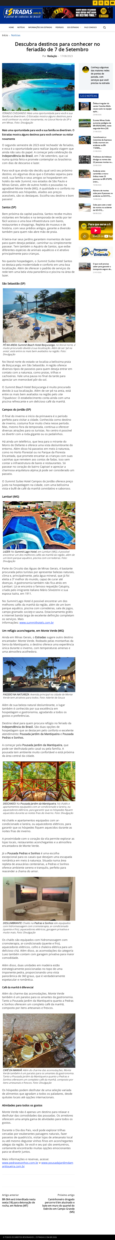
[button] (104, 27)
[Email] (26, 1181)
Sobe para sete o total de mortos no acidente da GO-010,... (102, 207)
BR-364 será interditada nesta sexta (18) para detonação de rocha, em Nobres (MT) (18, 1202)
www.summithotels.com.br (36, 622)
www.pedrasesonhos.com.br (20, 1162)
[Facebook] (95, 3)
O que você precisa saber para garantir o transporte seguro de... (102, 266)
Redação (52, 56)
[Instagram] (100, 3)
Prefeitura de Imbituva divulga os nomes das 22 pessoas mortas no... (103, 159)
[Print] (33, 1181)
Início (5, 35)
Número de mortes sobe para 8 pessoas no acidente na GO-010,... (103, 193)
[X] (106, 3)
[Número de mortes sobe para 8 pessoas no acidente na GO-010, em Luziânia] (85, 193)
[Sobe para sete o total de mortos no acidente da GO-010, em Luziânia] (85, 207)
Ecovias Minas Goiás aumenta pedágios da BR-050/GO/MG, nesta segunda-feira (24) (102, 124)
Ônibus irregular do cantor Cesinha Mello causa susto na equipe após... (102, 107)
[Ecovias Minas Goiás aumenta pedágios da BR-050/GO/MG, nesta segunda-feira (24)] (85, 123)
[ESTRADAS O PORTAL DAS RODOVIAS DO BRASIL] (22, 13)
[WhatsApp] (19, 1181)
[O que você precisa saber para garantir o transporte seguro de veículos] (85, 267)
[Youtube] (112, 3)
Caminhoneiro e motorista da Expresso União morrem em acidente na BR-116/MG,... (102, 142)
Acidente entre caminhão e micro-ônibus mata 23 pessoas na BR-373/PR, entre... (102, 176)
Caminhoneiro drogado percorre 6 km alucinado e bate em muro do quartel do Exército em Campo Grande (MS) (58, 1206)
